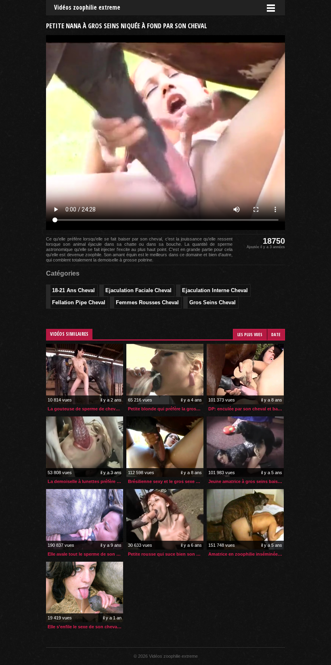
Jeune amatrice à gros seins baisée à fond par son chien (246, 481)
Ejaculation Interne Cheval (215, 290)
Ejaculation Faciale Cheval (138, 290)
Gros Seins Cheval (212, 302)
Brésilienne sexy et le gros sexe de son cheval (165, 481)
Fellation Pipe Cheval (78, 302)
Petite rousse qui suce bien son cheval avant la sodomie (165, 554)
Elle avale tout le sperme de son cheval (85, 554)
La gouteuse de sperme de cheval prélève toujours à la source (85, 408)
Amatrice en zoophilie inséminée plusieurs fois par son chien (246, 554)
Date (276, 334)
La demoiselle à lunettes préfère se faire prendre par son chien (85, 481)
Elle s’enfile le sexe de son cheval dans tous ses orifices (85, 626)
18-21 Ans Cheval (73, 290)
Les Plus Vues (249, 334)
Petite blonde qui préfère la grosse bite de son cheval (165, 408)
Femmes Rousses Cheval (147, 302)
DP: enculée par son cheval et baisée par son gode (246, 408)
